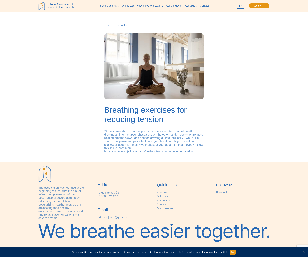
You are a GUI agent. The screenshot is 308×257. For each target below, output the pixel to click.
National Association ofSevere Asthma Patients (60, 6)
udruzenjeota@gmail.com (114, 217)
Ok (232, 252)
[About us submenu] (196, 6)
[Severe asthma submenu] (118, 6)
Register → (259, 5)
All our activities (118, 25)
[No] (304, 252)
